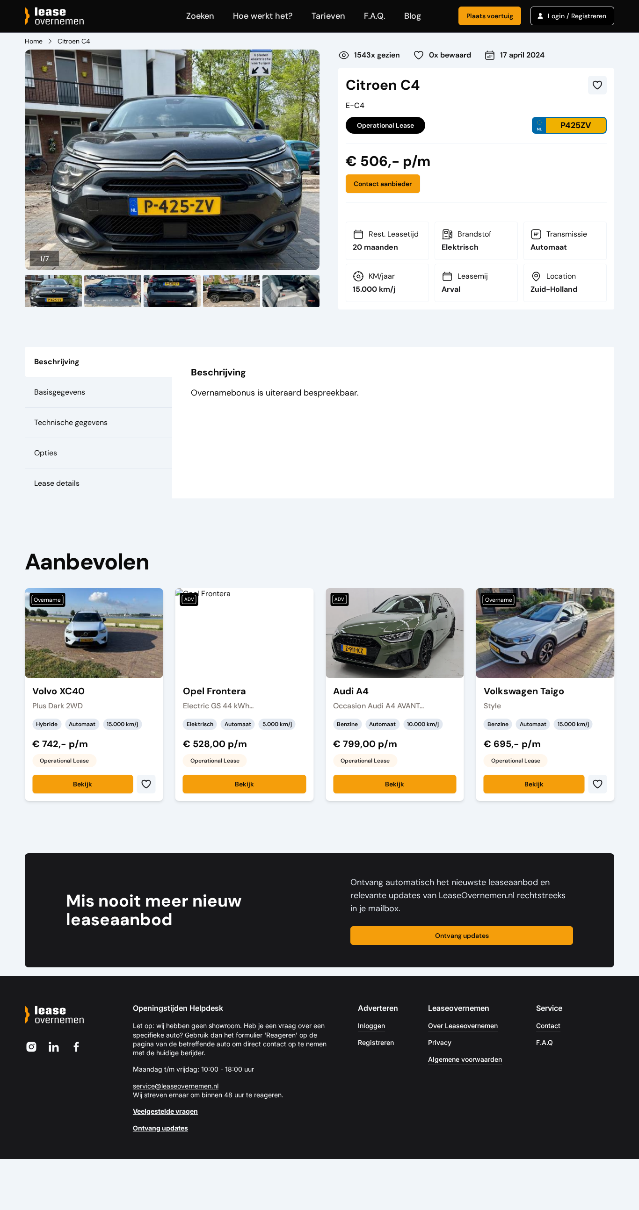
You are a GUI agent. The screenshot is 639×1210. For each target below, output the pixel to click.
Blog (412, 16)
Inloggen (371, 1026)
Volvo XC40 (58, 691)
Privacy (439, 1042)
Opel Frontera (214, 691)
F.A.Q (544, 1042)
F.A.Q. (374, 16)
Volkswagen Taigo (524, 691)
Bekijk (82, 784)
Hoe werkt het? (263, 16)
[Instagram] (31, 1046)
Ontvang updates (462, 935)
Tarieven (328, 16)
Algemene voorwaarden (465, 1059)
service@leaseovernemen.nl (175, 1086)
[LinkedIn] (53, 1046)
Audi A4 (351, 691)
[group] (172, 160)
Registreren (376, 1042)
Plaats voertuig (489, 16)
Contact (548, 1026)
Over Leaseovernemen (463, 1026)
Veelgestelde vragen (165, 1111)
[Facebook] (76, 1046)
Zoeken (200, 16)
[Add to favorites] (597, 85)
